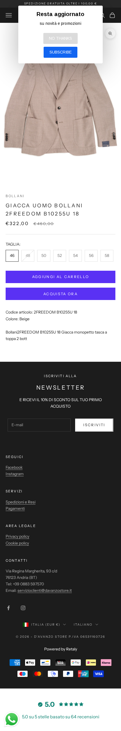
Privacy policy (17, 536)
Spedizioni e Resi (20, 502)
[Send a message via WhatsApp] (12, 719)
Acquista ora (60, 294)
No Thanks (60, 38)
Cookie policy (17, 543)
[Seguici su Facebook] (8, 608)
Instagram (15, 473)
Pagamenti (15, 508)
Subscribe (61, 52)
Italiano (83, 624)
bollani (15, 196)
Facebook (14, 467)
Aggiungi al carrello (60, 276)
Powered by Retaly (60, 649)
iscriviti (94, 425)
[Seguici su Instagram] (23, 608)
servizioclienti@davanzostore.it (44, 590)
